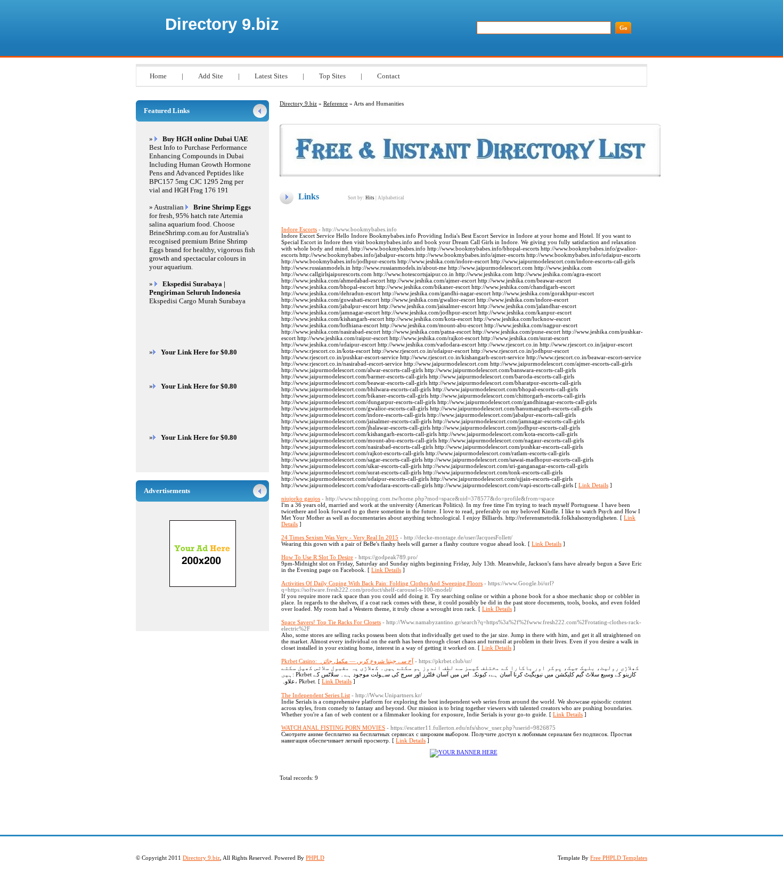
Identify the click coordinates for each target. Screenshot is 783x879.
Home (158, 76)
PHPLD (315, 857)
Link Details (593, 485)
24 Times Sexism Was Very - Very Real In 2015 (339, 537)
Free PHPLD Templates (618, 857)
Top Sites (332, 76)
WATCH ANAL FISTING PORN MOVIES (333, 727)
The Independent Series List (315, 695)
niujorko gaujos (300, 498)
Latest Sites (271, 76)
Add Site (210, 76)
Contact (388, 76)
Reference (335, 103)
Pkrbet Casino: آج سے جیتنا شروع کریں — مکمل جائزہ (347, 661)
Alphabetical (391, 197)
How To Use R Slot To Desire (317, 557)
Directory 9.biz (222, 24)
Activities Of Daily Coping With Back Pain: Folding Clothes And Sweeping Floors (382, 583)
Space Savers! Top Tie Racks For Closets (331, 622)
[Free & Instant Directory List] (470, 174)
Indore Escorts (299, 229)
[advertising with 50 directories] (463, 752)
